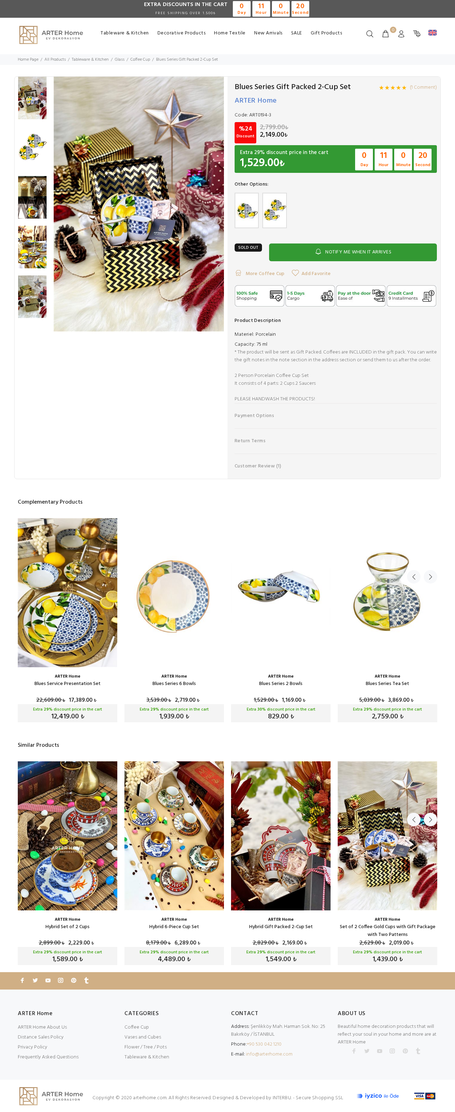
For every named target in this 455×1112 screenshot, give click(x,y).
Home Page (28, 59)
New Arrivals (268, 33)
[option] (32, 101)
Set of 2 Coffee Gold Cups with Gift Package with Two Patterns (387, 931)
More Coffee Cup (264, 274)
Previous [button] (414, 577)
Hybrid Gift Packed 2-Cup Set (281, 927)
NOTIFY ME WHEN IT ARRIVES (358, 252)
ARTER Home (256, 100)
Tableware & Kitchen (125, 33)
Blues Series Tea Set (387, 684)
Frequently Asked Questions (48, 1057)
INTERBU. (282, 1098)
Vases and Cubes (142, 1037)
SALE (296, 33)
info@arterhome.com (269, 1054)
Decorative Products (181, 33)
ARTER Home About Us (42, 1027)
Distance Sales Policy (41, 1037)
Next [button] (430, 577)
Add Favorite (316, 274)
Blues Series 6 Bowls (174, 684)
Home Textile (230, 33)
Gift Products (326, 33)
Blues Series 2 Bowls (281, 684)
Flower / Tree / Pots (145, 1047)
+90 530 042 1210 (264, 1044)
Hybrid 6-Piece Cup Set (174, 927)
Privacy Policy (32, 1047)
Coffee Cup (136, 1027)
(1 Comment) (423, 88)
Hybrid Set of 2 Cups (68, 927)
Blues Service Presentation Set (67, 684)
